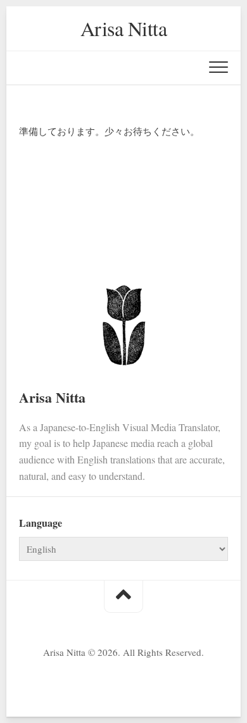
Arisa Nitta (123, 28)
